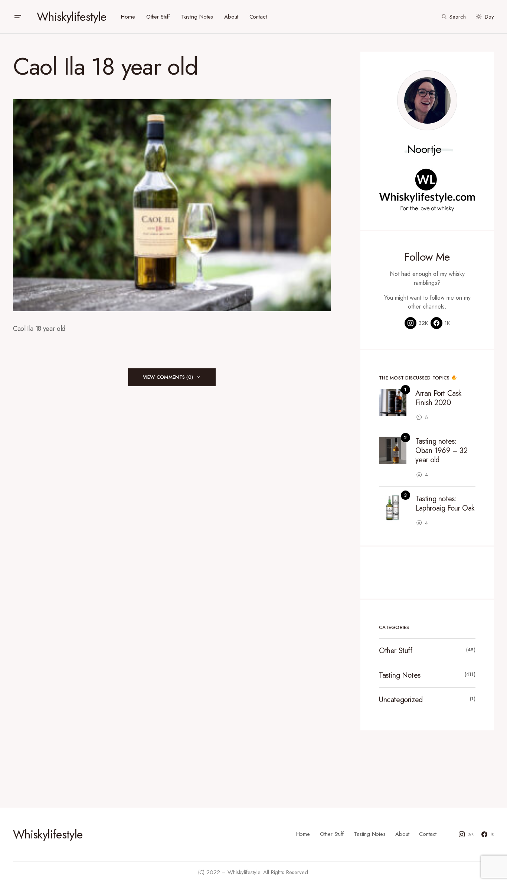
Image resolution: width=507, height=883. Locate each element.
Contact (427, 834)
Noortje (424, 149)
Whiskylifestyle (71, 16)
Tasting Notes (400, 675)
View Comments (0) (168, 377)
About (402, 834)
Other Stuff (395, 650)
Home (303, 834)
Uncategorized (401, 699)
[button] (17, 16)
